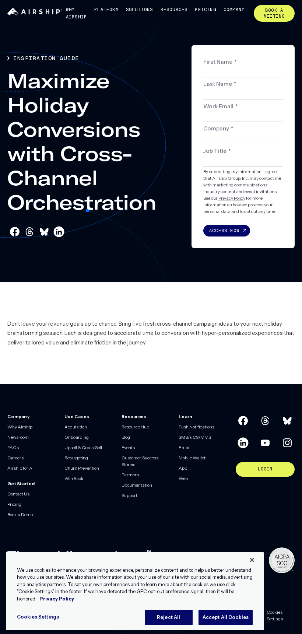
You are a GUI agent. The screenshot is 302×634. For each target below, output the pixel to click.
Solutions (139, 10)
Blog (126, 437)
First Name (219, 61)
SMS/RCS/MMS (195, 437)
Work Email (220, 106)
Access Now (224, 231)
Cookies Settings (275, 615)
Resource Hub (135, 427)
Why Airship (76, 13)
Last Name (219, 83)
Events (128, 447)
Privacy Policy (231, 198)
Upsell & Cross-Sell (83, 447)
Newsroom (18, 437)
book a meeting (274, 13)
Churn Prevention (81, 468)
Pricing (205, 10)
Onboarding (76, 437)
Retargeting (76, 457)
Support (129, 495)
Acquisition (75, 427)
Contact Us (18, 494)
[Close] (252, 560)
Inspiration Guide (46, 58)
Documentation (137, 485)
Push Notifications (196, 427)
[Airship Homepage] (34, 13)
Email (184, 447)
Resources (174, 10)
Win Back (74, 478)
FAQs (13, 447)
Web (183, 478)
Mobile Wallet (192, 457)
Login (265, 469)
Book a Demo (20, 514)
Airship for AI (20, 468)
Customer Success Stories (140, 461)
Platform (106, 10)
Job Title (217, 150)
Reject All (168, 617)
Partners (130, 474)
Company (234, 10)
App (183, 468)
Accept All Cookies (226, 617)
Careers (15, 457)
